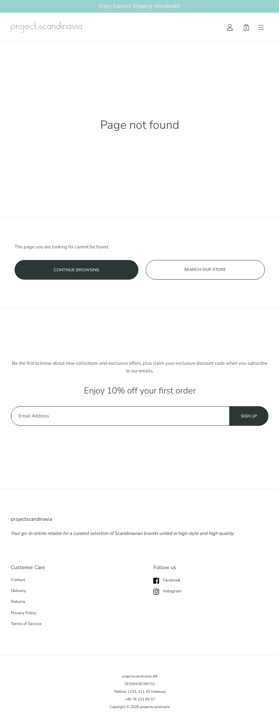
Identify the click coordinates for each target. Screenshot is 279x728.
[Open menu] (261, 27)
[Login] (230, 27)
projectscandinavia (155, 706)
